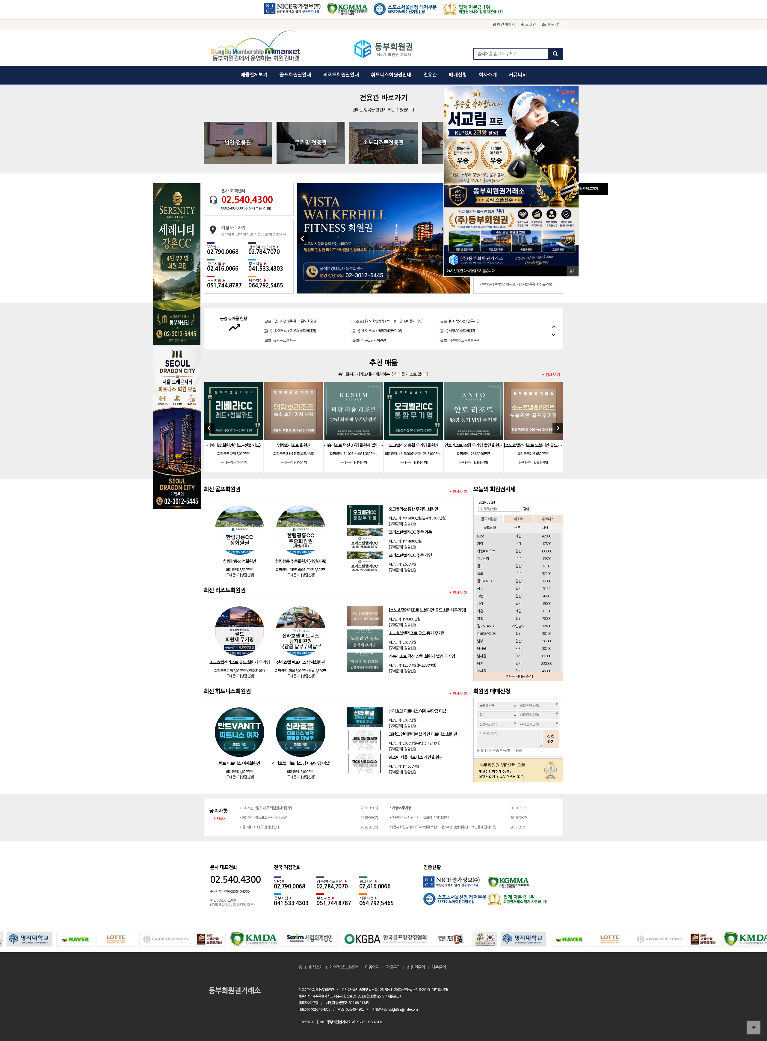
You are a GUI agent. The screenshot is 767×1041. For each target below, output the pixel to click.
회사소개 (488, 75)
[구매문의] (226, 462)
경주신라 (483, 559)
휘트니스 (548, 518)
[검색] (555, 54)
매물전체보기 (254, 75)
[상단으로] (753, 1027)
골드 (480, 566)
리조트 (518, 518)
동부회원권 (383, 49)
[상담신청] (241, 462)
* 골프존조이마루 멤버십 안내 (259, 827)
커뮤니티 (518, 75)
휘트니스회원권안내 (391, 75)
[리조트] (295, 340)
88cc (480, 536)
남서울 (481, 648)
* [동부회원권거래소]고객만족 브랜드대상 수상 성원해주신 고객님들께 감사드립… (444, 827)
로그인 (530, 24)
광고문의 (393, 967)
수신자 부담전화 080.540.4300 (229, 891)
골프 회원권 (488, 518)
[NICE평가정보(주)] (292, 11)
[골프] (280, 321)
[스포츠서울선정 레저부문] (405, 11)
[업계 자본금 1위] (473, 11)
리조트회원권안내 (341, 75)
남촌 (480, 663)
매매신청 (458, 75)
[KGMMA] (347, 11)
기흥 (480, 611)
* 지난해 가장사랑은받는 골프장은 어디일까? (419, 817)
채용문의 (438, 967)
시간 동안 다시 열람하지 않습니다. (471, 271)
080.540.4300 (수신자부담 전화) (246, 208)
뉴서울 (481, 671)
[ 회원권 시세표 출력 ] (518, 676)
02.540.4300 (247, 199)
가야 (480, 544)
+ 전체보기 (551, 375)
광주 (480, 588)
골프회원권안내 (295, 75)
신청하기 (551, 739)
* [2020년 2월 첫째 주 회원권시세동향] (266, 808)
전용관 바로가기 (587, 189)
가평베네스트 (486, 551)
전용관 (430, 75)
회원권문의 (416, 967)
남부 (480, 641)
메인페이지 (505, 24)
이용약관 (372, 967)
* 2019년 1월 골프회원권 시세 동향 (263, 817)
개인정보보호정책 (344, 967)
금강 (480, 603)
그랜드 (481, 596)
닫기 (573, 271)
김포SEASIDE (486, 626)
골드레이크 (484, 581)
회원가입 (554, 24)
